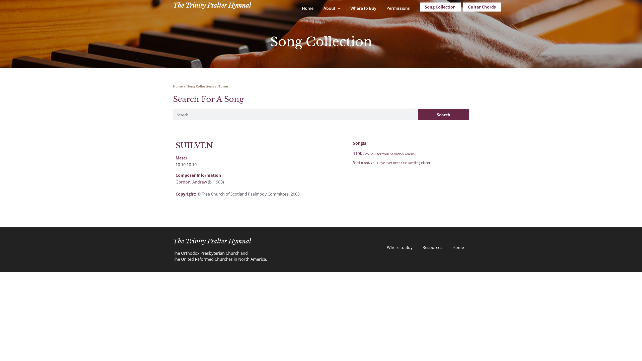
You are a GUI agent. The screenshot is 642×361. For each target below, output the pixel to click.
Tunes (223, 86)
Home (307, 8)
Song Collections (200, 86)
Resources (432, 247)
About (329, 8)
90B (391, 162)
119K (384, 153)
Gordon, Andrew (191, 182)
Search (443, 115)
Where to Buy (363, 8)
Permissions (398, 8)
